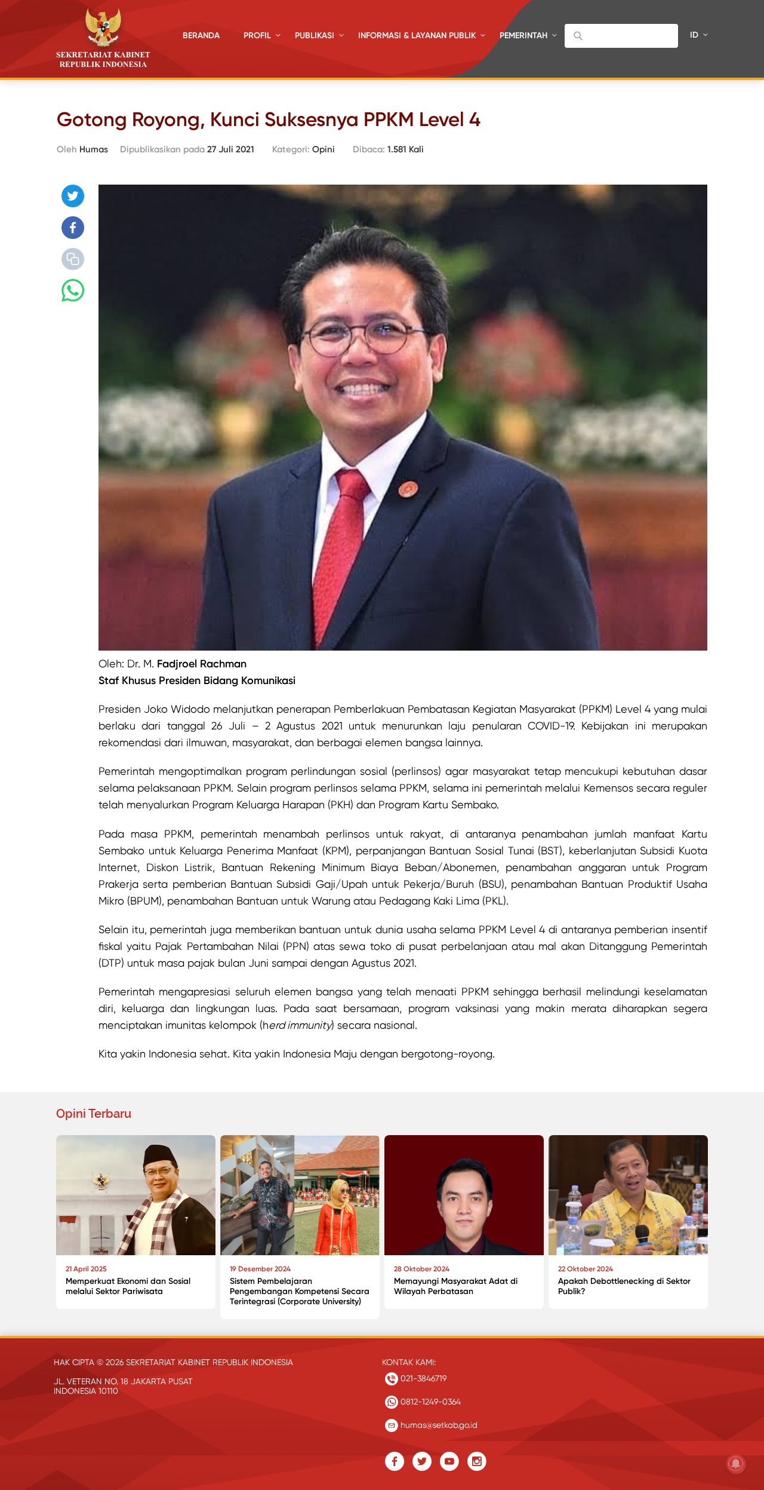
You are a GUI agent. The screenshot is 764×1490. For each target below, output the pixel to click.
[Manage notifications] (735, 1463)
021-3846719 (422, 1378)
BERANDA (201, 35)
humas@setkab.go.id (438, 1425)
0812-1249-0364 (429, 1401)
